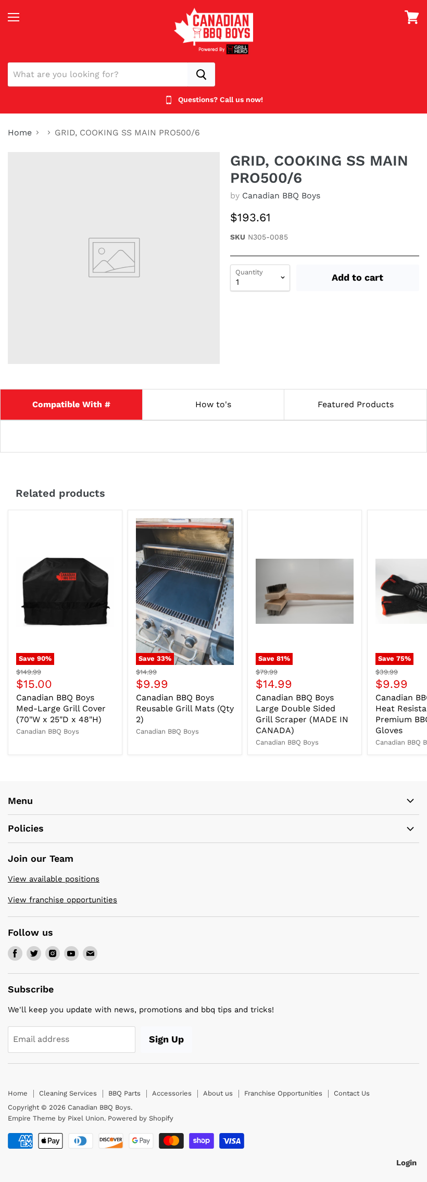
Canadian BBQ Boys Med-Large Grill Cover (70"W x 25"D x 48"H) (61, 708)
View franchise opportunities (62, 899)
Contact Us (352, 1093)
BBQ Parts (124, 1093)
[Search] (201, 74)
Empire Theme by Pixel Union (56, 1118)
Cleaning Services (68, 1093)
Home (20, 132)
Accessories (172, 1093)
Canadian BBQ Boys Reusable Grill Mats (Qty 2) (185, 708)
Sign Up (166, 1039)
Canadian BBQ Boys (281, 195)
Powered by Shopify (140, 1118)
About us (218, 1093)
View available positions (53, 879)
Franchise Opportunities (283, 1093)
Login (406, 1162)
